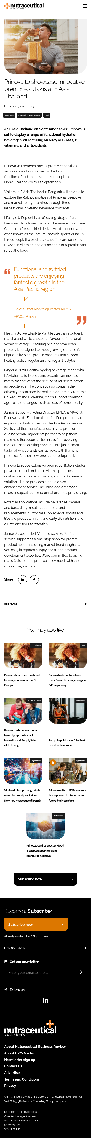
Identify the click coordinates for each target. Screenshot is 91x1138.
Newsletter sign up (19, 1060)
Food (47, 115)
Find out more (14, 947)
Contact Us (13, 1066)
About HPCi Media (19, 1053)
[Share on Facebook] (34, 579)
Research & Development (29, 115)
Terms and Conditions (22, 1079)
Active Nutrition (34, 700)
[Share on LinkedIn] (22, 579)
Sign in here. (40, 936)
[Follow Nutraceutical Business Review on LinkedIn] (45, 1002)
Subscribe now (30, 879)
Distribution (58, 816)
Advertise (12, 1073)
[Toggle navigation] (85, 6)
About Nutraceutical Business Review (35, 1047)
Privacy (10, 1086)
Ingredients (9, 115)
